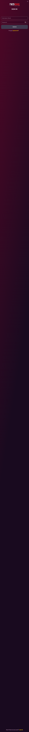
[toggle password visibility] (25, 22)
